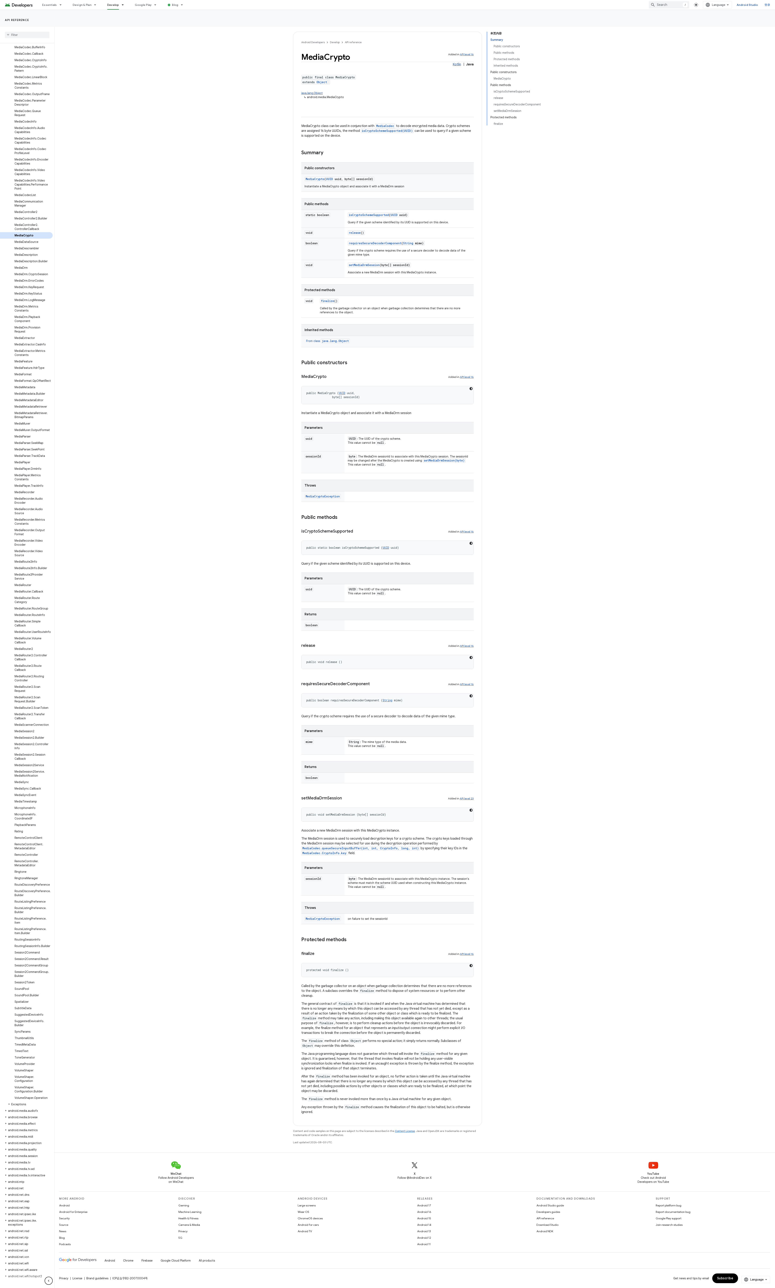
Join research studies (669, 1225)
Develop (113, 5)
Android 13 (424, 1231)
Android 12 (424, 1238)
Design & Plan (82, 5)
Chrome (128, 1260)
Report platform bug (668, 1205)
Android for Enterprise (73, 1212)
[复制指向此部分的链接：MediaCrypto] (331, 376)
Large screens (307, 1205)
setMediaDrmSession (364, 265)
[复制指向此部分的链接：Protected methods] (351, 940)
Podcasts (65, 1244)
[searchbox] (27, 35)
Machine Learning (189, 1212)
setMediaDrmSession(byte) (444, 460)
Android (64, 1205)
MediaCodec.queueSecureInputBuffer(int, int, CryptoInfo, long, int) (360, 848)
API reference (17, 20)
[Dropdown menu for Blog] (183, 5)
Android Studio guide (550, 1205)
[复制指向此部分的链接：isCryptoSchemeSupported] (357, 531)
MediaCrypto (315, 179)
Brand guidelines (97, 1278)
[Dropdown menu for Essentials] (62, 5)
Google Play (143, 5)
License (77, 1278)
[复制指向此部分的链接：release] (319, 645)
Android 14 (424, 1225)
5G (180, 1238)
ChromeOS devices (310, 1218)
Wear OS (303, 1212)
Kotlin (457, 64)
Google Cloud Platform (176, 1260)
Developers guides (548, 1212)
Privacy (182, 1231)
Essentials (49, 5)
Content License (405, 1131)
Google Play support (668, 1218)
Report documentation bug (673, 1212)
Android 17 (424, 1205)
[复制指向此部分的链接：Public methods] (341, 517)
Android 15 (424, 1218)
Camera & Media (189, 1225)
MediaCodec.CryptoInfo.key (324, 853)
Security (64, 1218)
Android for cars (308, 1225)
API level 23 (467, 798)
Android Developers (313, 42)
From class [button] (327, 341)
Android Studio (747, 5)
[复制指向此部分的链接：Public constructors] (351, 363)
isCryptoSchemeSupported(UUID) (387, 131)
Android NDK (544, 1231)
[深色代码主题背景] (471, 388)
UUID (329, 179)
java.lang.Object (312, 93)
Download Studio (547, 1225)
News (62, 1231)
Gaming (183, 1205)
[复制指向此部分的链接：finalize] (318, 953)
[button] (26, 1104)
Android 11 (424, 1244)
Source (63, 1225)
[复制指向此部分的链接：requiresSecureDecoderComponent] (374, 684)
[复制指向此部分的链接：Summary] (327, 153)
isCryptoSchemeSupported (369, 215)
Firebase (147, 1260)
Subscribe (725, 1278)
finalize (327, 301)
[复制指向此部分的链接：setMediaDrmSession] (346, 798)
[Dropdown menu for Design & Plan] (96, 5)
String (408, 243)
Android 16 (424, 1212)
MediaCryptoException (323, 496)
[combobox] (669, 4)
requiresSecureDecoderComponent (375, 243)
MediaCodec (385, 126)
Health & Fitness (188, 1218)
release (355, 233)
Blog (175, 5)
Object (321, 82)
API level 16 (467, 54)
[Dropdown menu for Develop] (124, 5)
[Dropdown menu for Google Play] (157, 5)
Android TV (305, 1231)
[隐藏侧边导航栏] (49, 1281)
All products (207, 1260)
